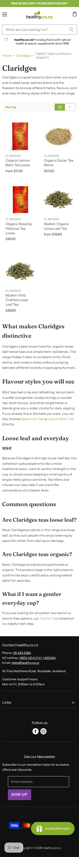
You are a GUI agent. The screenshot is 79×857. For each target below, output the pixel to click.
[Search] (71, 30)
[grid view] (60, 107)
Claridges (23, 55)
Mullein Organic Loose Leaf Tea (56, 226)
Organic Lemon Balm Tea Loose (17, 162)
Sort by (10, 107)
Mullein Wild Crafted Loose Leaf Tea (16, 300)
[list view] (70, 107)
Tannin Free (49, 618)
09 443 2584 (22, 653)
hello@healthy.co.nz (25, 663)
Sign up (19, 794)
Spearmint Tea (32, 419)
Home (7, 55)
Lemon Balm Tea (61, 419)
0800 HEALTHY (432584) (38, 658)
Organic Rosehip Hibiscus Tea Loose (18, 228)
